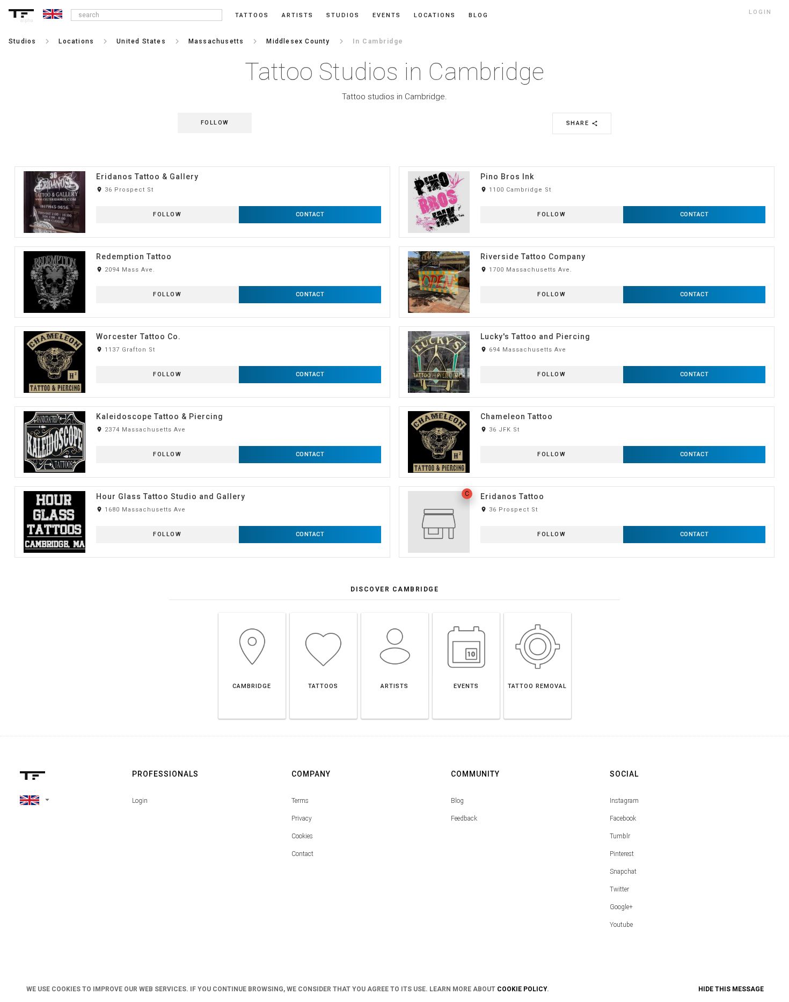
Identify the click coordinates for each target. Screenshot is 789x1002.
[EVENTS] (466, 613)
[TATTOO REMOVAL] (537, 613)
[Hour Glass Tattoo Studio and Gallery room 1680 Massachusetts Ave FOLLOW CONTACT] (202, 486)
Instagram (624, 800)
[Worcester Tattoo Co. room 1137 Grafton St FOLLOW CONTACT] (202, 326)
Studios (343, 15)
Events (386, 15)
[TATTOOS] (323, 613)
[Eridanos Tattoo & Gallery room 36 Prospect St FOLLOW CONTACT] (202, 166)
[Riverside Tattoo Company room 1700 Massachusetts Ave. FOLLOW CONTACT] (586, 246)
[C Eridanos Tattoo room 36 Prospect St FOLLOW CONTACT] (586, 486)
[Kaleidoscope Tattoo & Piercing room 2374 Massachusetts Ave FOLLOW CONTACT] (202, 406)
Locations (435, 15)
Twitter (619, 889)
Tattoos (252, 15)
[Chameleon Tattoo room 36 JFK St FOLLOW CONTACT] (586, 406)
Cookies (302, 836)
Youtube (621, 924)
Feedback (464, 818)
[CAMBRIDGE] (252, 613)
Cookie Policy (522, 989)
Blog (457, 800)
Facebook (623, 818)
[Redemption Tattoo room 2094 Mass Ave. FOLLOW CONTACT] (202, 246)
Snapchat (623, 871)
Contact (302, 854)
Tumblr (620, 836)
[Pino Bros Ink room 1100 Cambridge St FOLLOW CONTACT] (586, 166)
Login (140, 800)
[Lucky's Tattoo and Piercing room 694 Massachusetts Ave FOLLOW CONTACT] (586, 326)
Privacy (301, 818)
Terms (300, 800)
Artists (297, 15)
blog (478, 15)
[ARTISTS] (394, 613)
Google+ (621, 907)
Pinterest (622, 854)
